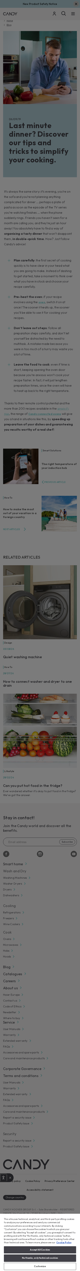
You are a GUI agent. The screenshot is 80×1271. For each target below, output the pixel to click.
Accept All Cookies (40, 1249)
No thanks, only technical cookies (40, 1258)
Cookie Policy (63, 1242)
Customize (40, 1266)
